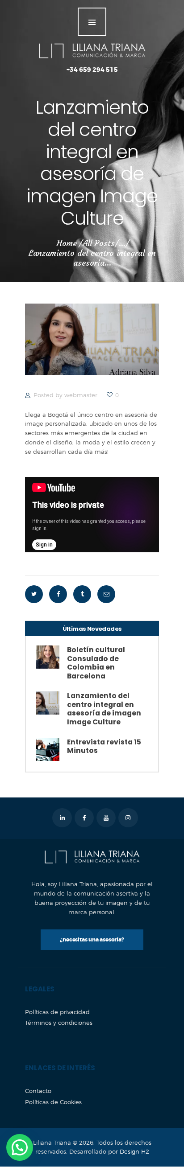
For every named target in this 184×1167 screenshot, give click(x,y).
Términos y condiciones (58, 1022)
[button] (19, 1147)
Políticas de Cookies (53, 1101)
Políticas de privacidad (57, 1011)
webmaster (81, 395)
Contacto (38, 1090)
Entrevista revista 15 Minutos (104, 746)
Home (67, 243)
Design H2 (134, 1151)
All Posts (99, 243)
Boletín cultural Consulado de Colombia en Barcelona (96, 662)
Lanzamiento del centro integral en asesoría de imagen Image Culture (104, 708)
